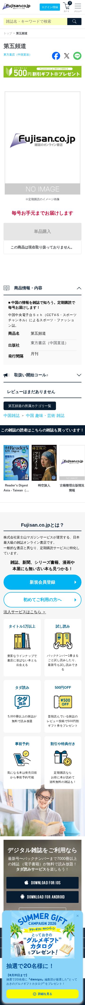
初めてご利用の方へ (42, 599)
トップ (8, 33)
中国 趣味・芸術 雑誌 (45, 415)
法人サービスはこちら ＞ (25, 612)
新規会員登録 (42, 582)
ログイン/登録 (50, 7)
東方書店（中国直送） (18, 54)
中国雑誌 (12, 416)
